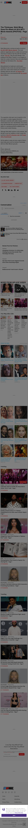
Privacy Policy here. (19, 812)
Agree (14, 815)
